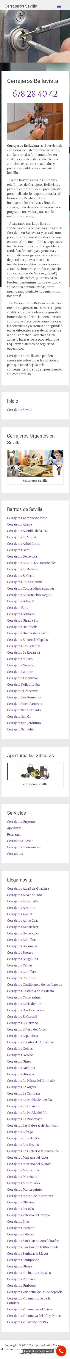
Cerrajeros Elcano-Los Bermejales (31, 563)
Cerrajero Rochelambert (24, 704)
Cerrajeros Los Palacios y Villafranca (33, 1151)
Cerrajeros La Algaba (22, 1087)
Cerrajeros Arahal (19, 914)
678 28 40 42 (35, 94)
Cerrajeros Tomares (21, 1279)
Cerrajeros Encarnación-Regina (29, 595)
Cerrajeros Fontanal (21, 614)
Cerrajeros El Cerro (20, 576)
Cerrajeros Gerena (20, 1055)
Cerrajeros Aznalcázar (22, 927)
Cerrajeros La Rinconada (24, 1119)
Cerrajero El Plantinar (22, 678)
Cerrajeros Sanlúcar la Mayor (27, 1253)
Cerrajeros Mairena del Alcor (27, 1157)
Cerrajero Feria (17, 608)
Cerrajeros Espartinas (22, 1036)
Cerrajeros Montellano (23, 1183)
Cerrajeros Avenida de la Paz (27, 531)
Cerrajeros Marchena (22, 1177)
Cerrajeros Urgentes (21, 821)
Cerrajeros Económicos (24, 847)
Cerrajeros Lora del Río (23, 1138)
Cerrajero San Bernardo (24, 710)
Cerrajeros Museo (20, 659)
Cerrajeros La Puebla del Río (27, 1113)
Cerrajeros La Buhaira (22, 569)
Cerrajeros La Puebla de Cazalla (29, 1100)
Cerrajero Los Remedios (24, 697)
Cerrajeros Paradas (20, 1209)
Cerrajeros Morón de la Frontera (30, 1196)
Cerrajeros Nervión (21, 665)
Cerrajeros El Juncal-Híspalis (27, 640)
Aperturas (14, 828)
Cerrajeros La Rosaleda (23, 652)
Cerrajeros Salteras (20, 1234)
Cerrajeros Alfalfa (19, 524)
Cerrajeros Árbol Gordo (24, 543)
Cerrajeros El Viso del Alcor (26, 1029)
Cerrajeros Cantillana (22, 972)
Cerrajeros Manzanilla (23, 1170)
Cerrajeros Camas (19, 965)
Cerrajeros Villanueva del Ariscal (30, 1309)
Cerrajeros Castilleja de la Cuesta (30, 991)
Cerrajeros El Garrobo (22, 1023)
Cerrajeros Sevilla (21, 6)
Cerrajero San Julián (21, 729)
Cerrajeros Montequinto (24, 1189)
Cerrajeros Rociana (20, 1228)
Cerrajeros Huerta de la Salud (28, 633)
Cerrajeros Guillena (21, 1068)
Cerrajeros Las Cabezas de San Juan (32, 1125)
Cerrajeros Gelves (20, 1048)
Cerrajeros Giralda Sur (23, 620)
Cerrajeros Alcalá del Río (24, 895)
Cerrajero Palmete (20, 672)
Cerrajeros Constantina (24, 997)
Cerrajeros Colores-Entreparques (31, 588)
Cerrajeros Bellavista (22, 556)
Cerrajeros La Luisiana (23, 1106)
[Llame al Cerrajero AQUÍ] (61, 1351)
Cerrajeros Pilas (18, 1221)
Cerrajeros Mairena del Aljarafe (29, 1164)
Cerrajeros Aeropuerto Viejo (27, 518)
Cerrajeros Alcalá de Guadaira (28, 888)
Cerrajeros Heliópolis (22, 627)
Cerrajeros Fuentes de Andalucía (30, 1042)
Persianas (14, 834)
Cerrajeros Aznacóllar (22, 920)
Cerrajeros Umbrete (21, 1285)
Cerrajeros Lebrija (20, 1132)
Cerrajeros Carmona (21, 978)
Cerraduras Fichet (20, 841)
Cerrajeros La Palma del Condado (31, 1080)
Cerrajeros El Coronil (22, 1016)
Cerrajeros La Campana (23, 1093)
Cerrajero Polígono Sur (23, 684)
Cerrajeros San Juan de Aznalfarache (33, 1241)
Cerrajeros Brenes (20, 952)
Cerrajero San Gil (19, 716)
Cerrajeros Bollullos (21, 940)
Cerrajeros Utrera (19, 1266)
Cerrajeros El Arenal (21, 537)
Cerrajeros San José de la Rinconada (32, 1247)
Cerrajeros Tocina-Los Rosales (29, 1273)
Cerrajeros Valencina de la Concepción (34, 1292)
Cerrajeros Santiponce (23, 1260)
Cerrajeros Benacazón (23, 933)
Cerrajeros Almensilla (22, 901)
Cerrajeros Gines (19, 1061)
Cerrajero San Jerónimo (24, 723)
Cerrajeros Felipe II (20, 601)
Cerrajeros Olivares (21, 1202)
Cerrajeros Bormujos (22, 946)
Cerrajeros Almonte (21, 908)
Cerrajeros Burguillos (22, 959)
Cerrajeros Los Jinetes (23, 1145)
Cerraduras (15, 854)
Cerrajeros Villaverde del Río (27, 1322)
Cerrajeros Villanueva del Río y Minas (34, 1316)
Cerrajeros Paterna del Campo (28, 1215)
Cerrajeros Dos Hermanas (25, 1010)
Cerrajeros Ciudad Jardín (24, 582)
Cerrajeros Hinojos (20, 1074)
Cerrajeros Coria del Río (24, 1004)
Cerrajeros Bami (18, 550)
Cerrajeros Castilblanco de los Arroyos (34, 984)
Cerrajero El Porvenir (22, 691)
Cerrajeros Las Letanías (24, 646)
